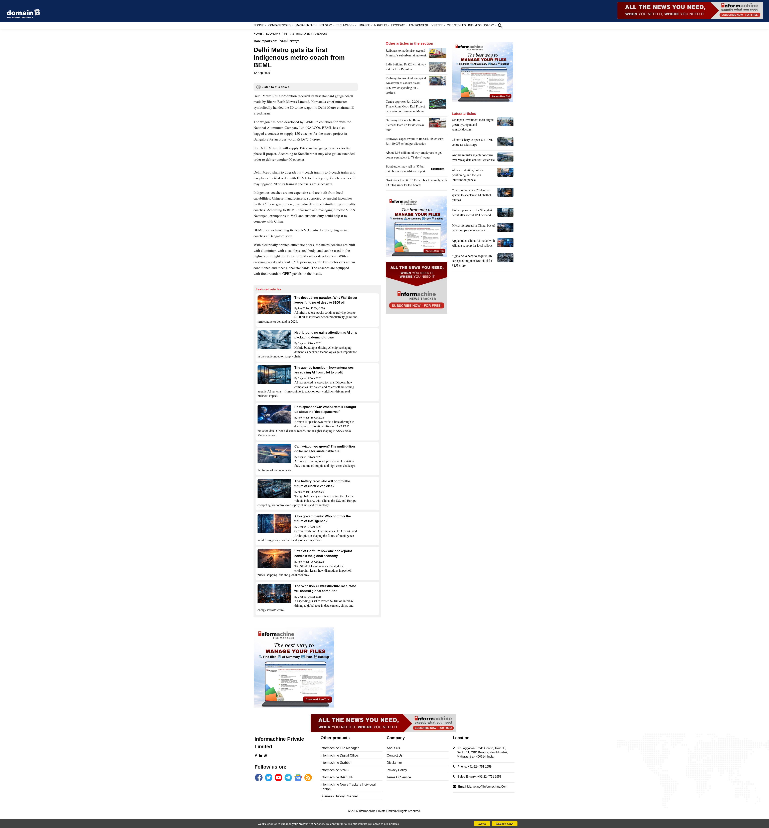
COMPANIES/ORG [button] (279, 25)
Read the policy (504, 823)
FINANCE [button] (364, 25)
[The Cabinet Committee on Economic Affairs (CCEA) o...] (438, 86)
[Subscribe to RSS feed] (308, 777)
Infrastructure (297, 33)
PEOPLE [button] (259, 25)
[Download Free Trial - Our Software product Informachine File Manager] (317, 667)
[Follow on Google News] (298, 777)
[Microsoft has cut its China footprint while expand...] (505, 229)
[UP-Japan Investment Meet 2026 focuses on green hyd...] (505, 125)
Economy (273, 33)
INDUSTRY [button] (325, 25)
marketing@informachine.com (487, 786)
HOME (258, 33)
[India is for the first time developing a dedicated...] (438, 67)
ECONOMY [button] (398, 25)
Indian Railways (289, 41)
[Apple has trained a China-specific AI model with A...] (505, 244)
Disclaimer (394, 762)
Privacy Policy (397, 770)
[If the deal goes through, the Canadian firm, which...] (438, 170)
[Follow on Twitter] (268, 777)
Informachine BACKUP (337, 777)
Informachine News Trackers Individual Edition (348, 787)
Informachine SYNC (335, 770)
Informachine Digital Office (339, 755)
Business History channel (339, 796)
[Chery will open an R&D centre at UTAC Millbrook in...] (505, 143)
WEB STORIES (456, 25)
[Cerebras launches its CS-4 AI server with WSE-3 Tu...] (505, 196)
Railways (320, 33)
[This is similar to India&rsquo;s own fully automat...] (438, 126)
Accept (482, 823)
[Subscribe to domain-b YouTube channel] (278, 777)
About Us (393, 748)
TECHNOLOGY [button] (345, 25)
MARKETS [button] (380, 25)
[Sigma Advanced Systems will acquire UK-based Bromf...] (505, 261)
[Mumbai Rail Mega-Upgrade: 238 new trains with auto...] (438, 54)
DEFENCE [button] (437, 25)
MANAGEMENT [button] (305, 25)
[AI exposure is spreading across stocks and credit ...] (505, 176)
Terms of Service (399, 777)
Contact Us (395, 755)
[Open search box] (500, 25)
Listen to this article (275, 86)
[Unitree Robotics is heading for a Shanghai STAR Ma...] (505, 213)
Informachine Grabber (336, 762)
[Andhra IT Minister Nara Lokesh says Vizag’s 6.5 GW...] (505, 158)
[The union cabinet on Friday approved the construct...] (438, 107)
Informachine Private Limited (377, 811)
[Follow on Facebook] (258, 777)
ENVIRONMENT (418, 25)
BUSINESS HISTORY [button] (481, 25)
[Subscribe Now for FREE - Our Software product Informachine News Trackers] (690, 10)
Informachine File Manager (340, 748)
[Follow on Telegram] (288, 777)
